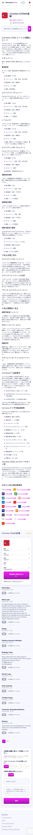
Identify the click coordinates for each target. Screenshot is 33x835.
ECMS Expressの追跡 (23, 515)
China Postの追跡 (23, 493)
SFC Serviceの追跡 (24, 510)
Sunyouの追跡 (26, 506)
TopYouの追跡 (9, 510)
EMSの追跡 (8, 489)
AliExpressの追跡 (10, 523)
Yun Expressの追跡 (10, 498)
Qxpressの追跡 (26, 498)
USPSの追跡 (8, 515)
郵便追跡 (5, 815)
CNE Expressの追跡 (10, 506)
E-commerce (6, 818)
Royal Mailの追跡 (21, 502)
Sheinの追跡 (8, 519)
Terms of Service (8, 823)
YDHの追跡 (8, 502)
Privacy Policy (7, 826)
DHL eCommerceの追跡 (23, 489)
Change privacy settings (10, 829)
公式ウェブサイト (17, 20)
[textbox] (16, 29)
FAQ (3, 821)
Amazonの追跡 (22, 519)
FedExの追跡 (8, 493)
